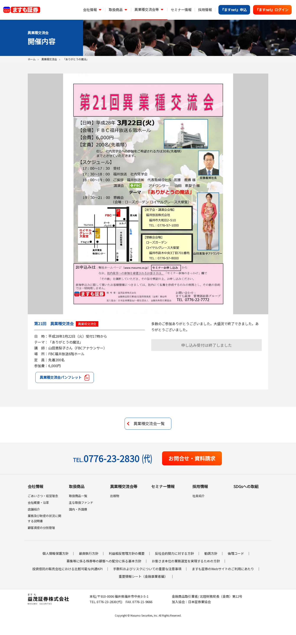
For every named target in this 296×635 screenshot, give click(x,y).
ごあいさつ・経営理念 (43, 496)
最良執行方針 (88, 553)
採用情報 (200, 486)
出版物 (114, 496)
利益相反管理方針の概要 (127, 553)
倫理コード (236, 553)
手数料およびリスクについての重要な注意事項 (147, 568)
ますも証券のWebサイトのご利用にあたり (223, 568)
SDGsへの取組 (246, 486)
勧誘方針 (210, 553)
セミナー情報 (163, 486)
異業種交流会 (49, 59)
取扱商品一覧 (78, 496)
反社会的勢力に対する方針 (174, 553)
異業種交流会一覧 (149, 423)
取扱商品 (77, 486)
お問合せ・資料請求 (192, 458)
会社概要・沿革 (38, 502)
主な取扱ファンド (81, 502)
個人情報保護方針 (55, 553)
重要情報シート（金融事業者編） (143, 576)
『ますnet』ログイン (271, 9)
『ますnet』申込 (234, 9)
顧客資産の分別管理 (41, 527)
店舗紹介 (34, 509)
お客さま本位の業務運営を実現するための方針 (186, 561)
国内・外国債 (78, 509)
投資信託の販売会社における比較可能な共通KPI (67, 568)
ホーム (32, 59)
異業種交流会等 (123, 486)
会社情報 (35, 486)
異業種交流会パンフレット (61, 377)
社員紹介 (198, 496)
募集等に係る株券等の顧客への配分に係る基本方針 (104, 561)
